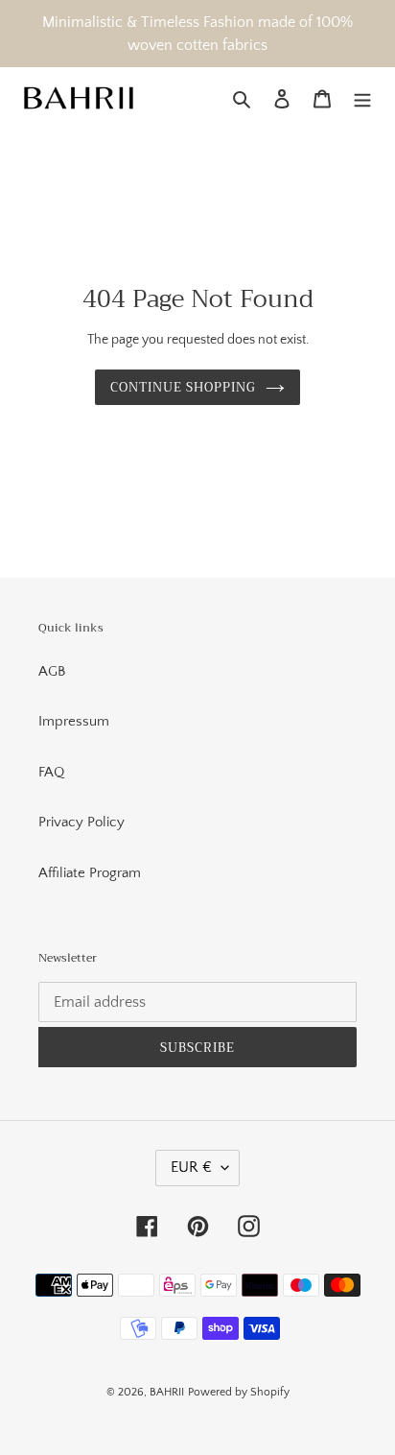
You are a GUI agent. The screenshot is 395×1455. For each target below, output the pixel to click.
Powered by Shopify (239, 1392)
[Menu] (362, 99)
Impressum (73, 721)
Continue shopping (183, 387)
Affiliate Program (89, 873)
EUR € (191, 1167)
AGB (51, 671)
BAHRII (167, 1392)
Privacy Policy (81, 822)
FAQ (51, 772)
